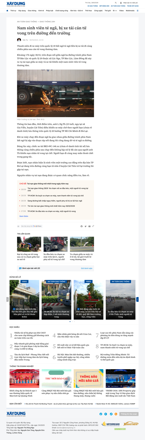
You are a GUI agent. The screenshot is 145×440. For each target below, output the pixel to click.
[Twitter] (85, 226)
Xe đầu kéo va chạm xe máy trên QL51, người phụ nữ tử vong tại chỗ (54, 257)
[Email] (89, 226)
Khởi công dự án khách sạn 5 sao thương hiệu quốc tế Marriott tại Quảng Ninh (23, 393)
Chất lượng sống (61, 11)
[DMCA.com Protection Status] (120, 429)
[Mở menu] (138, 11)
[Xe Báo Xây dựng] (130, 423)
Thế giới (108, 11)
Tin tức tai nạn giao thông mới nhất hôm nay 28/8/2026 (51, 206)
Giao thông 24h (47, 22)
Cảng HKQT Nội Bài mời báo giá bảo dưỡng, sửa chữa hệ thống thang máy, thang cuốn (88, 393)
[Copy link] (93, 226)
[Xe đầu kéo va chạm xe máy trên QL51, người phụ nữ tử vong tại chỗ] (56, 244)
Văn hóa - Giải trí (76, 11)
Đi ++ (115, 11)
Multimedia (130, 11)
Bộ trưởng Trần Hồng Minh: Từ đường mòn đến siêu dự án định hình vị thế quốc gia (117, 357)
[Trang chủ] (7, 11)
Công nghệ (98, 11)
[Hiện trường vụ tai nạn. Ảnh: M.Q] (55, 93)
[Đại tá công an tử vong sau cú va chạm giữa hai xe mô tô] (29, 244)
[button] (72, 321)
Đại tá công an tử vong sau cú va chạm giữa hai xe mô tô (28, 257)
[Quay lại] (18, 226)
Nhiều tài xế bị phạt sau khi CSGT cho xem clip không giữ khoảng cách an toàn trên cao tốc (31, 335)
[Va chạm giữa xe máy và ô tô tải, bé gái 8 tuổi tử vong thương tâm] (82, 244)
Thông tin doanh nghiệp (22, 366)
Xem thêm (23, 216)
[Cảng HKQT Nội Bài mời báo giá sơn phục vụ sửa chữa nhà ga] (56, 378)
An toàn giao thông (118, 6)
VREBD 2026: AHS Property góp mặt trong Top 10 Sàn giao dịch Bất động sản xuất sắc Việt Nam (120, 393)
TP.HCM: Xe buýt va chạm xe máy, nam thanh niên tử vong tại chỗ (56, 196)
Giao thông (32, 11)
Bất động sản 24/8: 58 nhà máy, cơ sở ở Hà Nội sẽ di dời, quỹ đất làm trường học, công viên (88, 313)
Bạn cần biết (16, 404)
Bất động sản (104, 6)
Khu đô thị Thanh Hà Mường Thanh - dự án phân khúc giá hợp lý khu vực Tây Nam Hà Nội (59, 404)
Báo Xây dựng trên (27, 226)
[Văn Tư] (19, 40)
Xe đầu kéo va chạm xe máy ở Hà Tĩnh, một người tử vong (121, 314)
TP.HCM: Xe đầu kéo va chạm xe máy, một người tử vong (52, 211)
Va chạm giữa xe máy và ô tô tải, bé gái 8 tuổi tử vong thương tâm (81, 257)
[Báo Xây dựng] (15, 4)
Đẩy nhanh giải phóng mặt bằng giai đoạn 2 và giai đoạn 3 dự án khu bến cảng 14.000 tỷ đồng (31, 346)
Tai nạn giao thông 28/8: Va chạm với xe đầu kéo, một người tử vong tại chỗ (58, 189)
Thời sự (13, 11)
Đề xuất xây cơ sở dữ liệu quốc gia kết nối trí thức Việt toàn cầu (73, 346)
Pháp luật (49, 11)
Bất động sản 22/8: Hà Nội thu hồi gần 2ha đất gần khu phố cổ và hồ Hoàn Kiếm (24, 313)
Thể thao (88, 11)
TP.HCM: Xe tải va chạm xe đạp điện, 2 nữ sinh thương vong (56, 314)
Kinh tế (41, 11)
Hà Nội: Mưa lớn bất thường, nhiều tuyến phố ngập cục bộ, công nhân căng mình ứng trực (73, 357)
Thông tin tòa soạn (129, 414)
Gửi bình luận (86, 268)
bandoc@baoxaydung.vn (66, 428)
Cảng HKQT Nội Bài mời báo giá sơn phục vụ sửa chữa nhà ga (56, 391)
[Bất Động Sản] (111, 423)
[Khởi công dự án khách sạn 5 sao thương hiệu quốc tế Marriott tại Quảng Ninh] (24, 378)
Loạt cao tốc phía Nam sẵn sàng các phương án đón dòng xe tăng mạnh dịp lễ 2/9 (117, 335)
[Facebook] (81, 226)
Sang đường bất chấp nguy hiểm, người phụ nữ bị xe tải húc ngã (55, 201)
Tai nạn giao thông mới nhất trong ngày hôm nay (48, 184)
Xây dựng (22, 11)
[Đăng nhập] (120, 2)
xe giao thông (92, 6)
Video (121, 11)
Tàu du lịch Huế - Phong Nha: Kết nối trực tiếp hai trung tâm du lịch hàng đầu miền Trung (31, 357)
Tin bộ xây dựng (133, 6)
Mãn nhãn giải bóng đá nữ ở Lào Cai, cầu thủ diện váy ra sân (74, 335)
